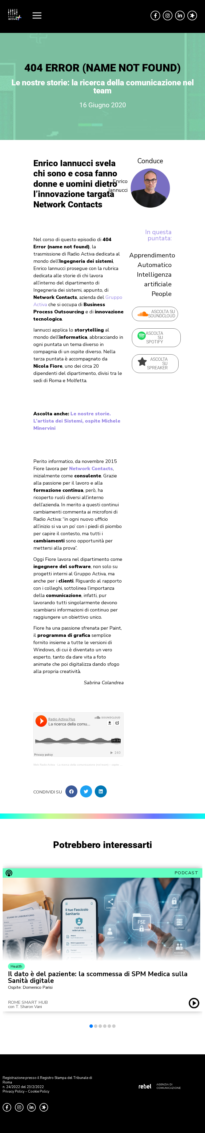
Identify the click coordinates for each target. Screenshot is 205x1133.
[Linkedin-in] (180, 15)
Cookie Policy (38, 1091)
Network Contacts (91, 468)
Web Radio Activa (44, 764)
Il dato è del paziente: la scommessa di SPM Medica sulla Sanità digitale (98, 977)
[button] (71, 791)
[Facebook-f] (155, 15)
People (162, 294)
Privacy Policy (14, 1091)
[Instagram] (167, 15)
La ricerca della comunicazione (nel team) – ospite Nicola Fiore (95, 764)
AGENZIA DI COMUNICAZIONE (168, 1086)
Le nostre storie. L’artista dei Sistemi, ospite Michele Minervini (76, 420)
